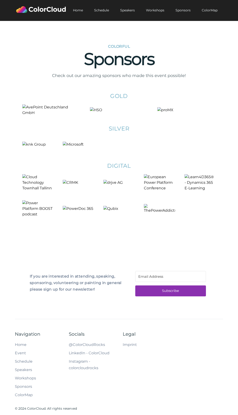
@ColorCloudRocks (87, 344)
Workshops (155, 10)
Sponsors (183, 10)
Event (20, 353)
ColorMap (210, 10)
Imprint (130, 344)
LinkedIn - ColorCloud (89, 353)
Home (78, 10)
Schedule (101, 10)
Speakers (127, 10)
